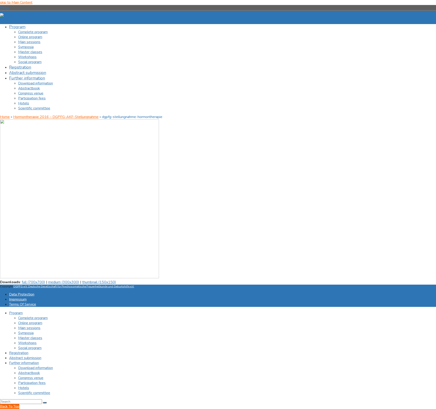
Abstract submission (25, 357)
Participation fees (32, 382)
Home (5, 116)
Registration (18, 352)
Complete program (33, 317)
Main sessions (29, 327)
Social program (30, 347)
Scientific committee (34, 392)
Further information (24, 362)
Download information (35, 367)
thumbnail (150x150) (99, 282)
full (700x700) (33, 282)
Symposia (26, 332)
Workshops (27, 342)
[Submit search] (45, 402)
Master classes (30, 337)
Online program (30, 322)
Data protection (21, 294)
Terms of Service (22, 304)
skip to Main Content (16, 2)
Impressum (18, 299)
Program (16, 312)
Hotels (23, 387)
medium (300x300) (63, 282)
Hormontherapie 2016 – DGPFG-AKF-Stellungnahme (56, 116)
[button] (4, 7)
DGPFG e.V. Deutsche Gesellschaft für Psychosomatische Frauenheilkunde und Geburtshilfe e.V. (73, 286)
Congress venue (30, 377)
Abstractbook (29, 372)
